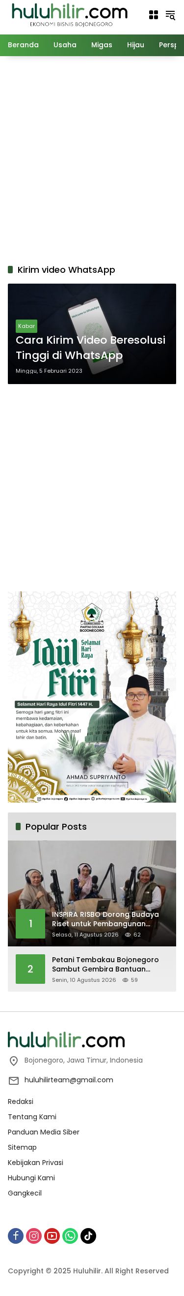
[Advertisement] (92, 158)
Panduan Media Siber (43, 1132)
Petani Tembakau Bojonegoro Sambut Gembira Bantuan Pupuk (105, 964)
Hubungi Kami (31, 1178)
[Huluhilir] (69, 14)
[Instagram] (34, 1236)
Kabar (26, 326)
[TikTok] (88, 1236)
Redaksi (20, 1101)
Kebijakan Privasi (35, 1162)
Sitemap (22, 1147)
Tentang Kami (32, 1117)
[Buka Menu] (153, 15)
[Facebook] (16, 1236)
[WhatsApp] (70, 1236)
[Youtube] (52, 1236)
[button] (170, 15)
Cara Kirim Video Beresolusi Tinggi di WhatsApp (90, 348)
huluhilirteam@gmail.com (69, 1080)
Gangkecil (25, 1193)
